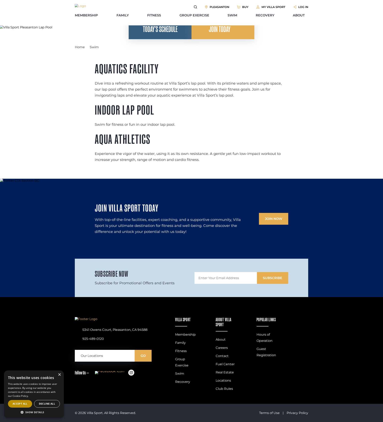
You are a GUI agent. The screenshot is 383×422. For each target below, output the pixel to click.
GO (143, 356)
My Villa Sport (273, 7)
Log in (303, 7)
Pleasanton (219, 7)
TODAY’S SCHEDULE (160, 29)
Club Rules (224, 389)
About (299, 15)
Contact (222, 356)
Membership (86, 15)
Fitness (154, 15)
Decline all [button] (47, 403)
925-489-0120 (93, 339)
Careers (222, 348)
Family (122, 15)
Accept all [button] (20, 403)
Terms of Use (269, 413)
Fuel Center (225, 364)
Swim (232, 15)
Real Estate (225, 372)
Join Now (273, 219)
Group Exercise (194, 15)
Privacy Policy (297, 413)
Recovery (265, 15)
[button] (34, 412)
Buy (245, 7)
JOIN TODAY (219, 29)
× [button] (59, 374)
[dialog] (34, 394)
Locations (223, 380)
